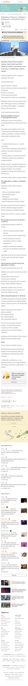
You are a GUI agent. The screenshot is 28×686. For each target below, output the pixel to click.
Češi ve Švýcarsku (4, 647)
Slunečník (3, 660)
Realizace (9, 407)
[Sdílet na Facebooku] (13, 401)
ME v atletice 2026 (4, 634)
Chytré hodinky (10, 668)
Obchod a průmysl (6, 451)
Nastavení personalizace (13, 678)
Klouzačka (8, 660)
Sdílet (23, 29)
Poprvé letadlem (4, 644)
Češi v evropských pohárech (20, 656)
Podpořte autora (5, 26)
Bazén (10, 659)
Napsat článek (14, 382)
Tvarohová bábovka (18, 634)
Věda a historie (5, 509)
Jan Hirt (16, 620)
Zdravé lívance (17, 632)
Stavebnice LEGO (21, 665)
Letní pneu (12, 667)
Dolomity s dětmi (4, 650)
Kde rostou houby (4, 656)
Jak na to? (14, 426)
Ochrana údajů (18, 674)
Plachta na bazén (15, 659)
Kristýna (7, 22)
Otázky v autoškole (18, 649)
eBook (18, 29)
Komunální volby (4, 625)
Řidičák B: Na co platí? (19, 647)
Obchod (17, 405)
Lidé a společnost (6, 521)
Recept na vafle (18, 636)
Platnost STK (17, 650)
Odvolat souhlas (18, 676)
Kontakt (12, 674)
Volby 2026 (3, 616)
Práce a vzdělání (5, 468)
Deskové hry (17, 667)
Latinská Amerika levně (5, 649)
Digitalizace (12, 405)
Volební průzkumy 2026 (5, 618)
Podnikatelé (3, 407)
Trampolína (22, 659)
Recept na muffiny (18, 631)
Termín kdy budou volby (5, 621)
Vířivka (13, 662)
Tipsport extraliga (4, 632)
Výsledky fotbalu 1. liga (5, 631)
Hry (2, 543)
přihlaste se (20, 32)
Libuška (2, 551)
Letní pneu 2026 (18, 642)
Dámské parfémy (6, 667)
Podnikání (23, 405)
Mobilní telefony (15, 665)
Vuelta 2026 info (18, 616)
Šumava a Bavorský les (5, 645)
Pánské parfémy (17, 668)
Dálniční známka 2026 (19, 644)
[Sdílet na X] (15, 401)
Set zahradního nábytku (15, 660)
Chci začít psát (13, 423)
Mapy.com (14, 654)
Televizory (22, 667)
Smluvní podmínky (19, 672)
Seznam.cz (20, 1)
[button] (14, 48)
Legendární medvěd (5, 530)
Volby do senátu (4, 623)
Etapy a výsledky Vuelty (19, 618)
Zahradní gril (23, 660)
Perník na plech (18, 638)
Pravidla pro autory (9, 676)
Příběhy (3, 499)
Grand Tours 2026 (18, 625)
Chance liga (3, 629)
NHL (2, 638)
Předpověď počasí (19, 654)
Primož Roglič (17, 623)
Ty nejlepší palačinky (19, 629)
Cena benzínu (11, 656)
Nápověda (7, 674)
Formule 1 (3, 636)
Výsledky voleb (4, 620)
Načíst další (14, 575)
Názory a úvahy (5, 533)
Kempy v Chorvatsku (5, 642)
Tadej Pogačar (17, 621)
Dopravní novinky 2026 (19, 645)
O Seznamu (11, 672)
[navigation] (2, 2)
